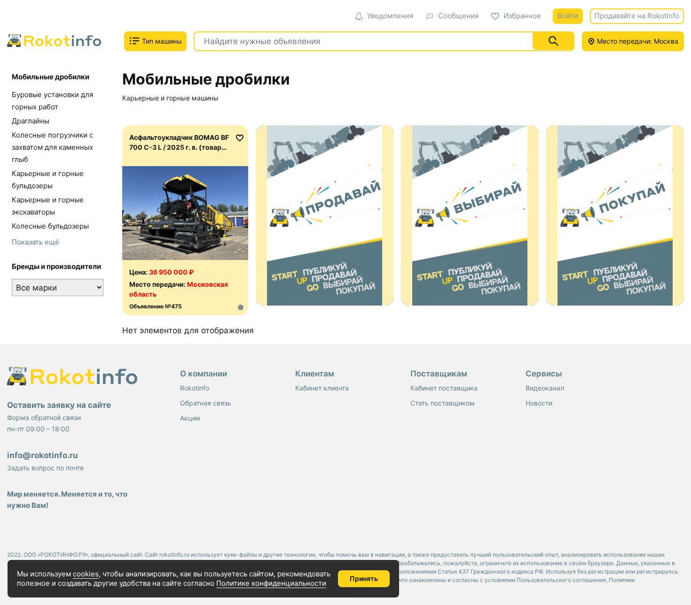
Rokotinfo (194, 388)
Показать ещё (35, 241)
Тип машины (161, 41)
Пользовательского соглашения (561, 579)
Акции (190, 418)
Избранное (522, 15)
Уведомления (390, 15)
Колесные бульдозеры (50, 226)
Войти (568, 15)
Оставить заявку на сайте (59, 405)
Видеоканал (545, 388)
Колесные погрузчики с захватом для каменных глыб (52, 147)
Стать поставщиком (442, 403)
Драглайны (30, 120)
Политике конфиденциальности (271, 583)
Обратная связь (205, 403)
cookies (86, 573)
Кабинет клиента (322, 388)
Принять (364, 578)
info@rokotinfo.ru (42, 455)
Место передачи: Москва (636, 41)
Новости (539, 403)
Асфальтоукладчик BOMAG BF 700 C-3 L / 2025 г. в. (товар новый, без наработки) (179, 147)
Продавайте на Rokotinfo (637, 15)
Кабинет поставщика (444, 388)
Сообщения (458, 15)
